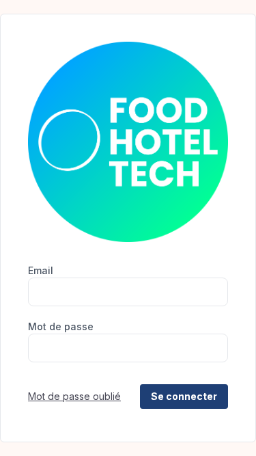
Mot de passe (61, 326)
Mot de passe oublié (74, 396)
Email (40, 270)
